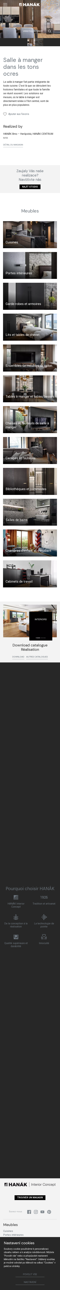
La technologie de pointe (44, 925)
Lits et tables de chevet (23, 335)
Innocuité (44, 943)
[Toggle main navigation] (5, 4)
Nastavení (30, 1282)
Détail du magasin (13, 144)
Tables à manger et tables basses (30, 396)
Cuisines (12, 242)
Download (18, 656)
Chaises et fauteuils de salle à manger (27, 425)
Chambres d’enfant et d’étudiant (28, 551)
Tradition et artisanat (44, 903)
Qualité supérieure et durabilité (16, 945)
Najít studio (30, 186)
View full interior (33, 31)
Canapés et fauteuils (21, 458)
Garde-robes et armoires (23, 304)
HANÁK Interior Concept (16, 905)
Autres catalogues (37, 656)
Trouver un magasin (30, 1197)
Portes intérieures (19, 273)
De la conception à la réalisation (16, 925)
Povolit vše (30, 1274)
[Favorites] (57, 5)
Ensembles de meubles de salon (29, 366)
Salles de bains (17, 520)
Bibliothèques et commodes (26, 489)
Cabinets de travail (19, 581)
